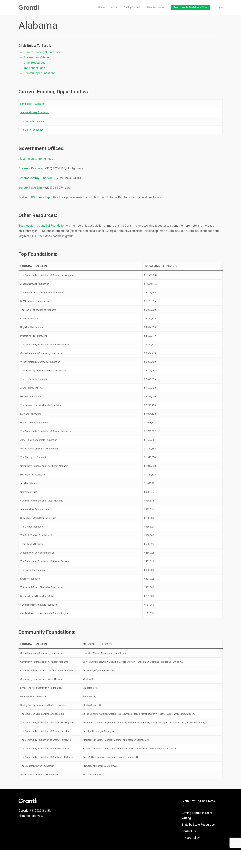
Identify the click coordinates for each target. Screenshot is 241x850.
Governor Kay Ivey (30, 168)
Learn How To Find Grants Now (198, 803)
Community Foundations (39, 73)
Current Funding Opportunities (43, 52)
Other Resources (34, 62)
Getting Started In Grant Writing (197, 815)
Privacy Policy (191, 837)
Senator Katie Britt (30, 187)
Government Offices (36, 57)
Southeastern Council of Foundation (42, 225)
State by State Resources (198, 824)
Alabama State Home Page (36, 158)
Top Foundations (34, 68)
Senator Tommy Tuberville (36, 178)
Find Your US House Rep (34, 197)
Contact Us (189, 831)
